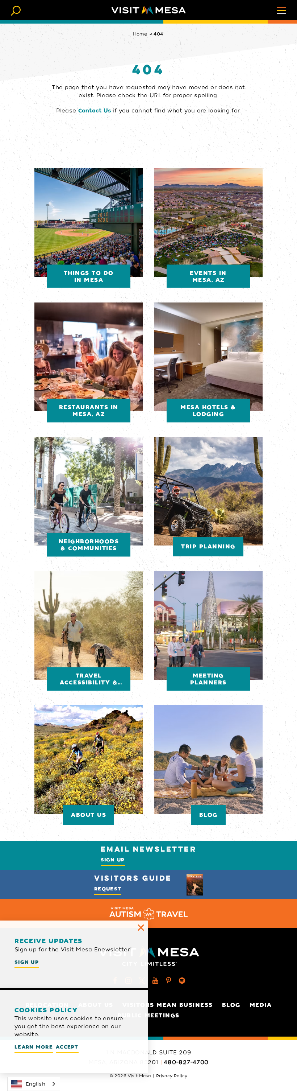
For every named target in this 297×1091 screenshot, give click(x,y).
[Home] (149, 10)
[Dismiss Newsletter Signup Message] (140, 927)
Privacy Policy (171, 1075)
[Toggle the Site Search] (16, 10)
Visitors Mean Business (167, 1005)
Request (107, 889)
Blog (231, 1005)
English (35, 1084)
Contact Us (94, 110)
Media (261, 1005)
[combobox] (33, 1084)
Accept (67, 1047)
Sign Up (113, 859)
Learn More (33, 1047)
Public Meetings (148, 1015)
